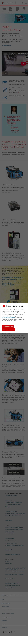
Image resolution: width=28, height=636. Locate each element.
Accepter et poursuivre (8, 329)
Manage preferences (8, 326)
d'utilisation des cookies (8, 317)
